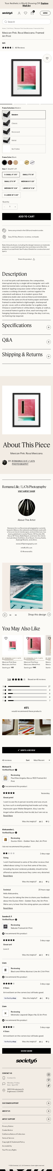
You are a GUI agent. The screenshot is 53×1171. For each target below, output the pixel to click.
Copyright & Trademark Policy (13, 1142)
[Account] (19, 13)
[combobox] (26, 21)
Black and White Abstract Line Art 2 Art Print (30, 971)
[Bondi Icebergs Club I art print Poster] (26, 587)
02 (10, 615)
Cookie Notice (7, 1130)
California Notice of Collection (13, 1134)
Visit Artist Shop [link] (26, 491)
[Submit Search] (6, 22)
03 (16, 615)
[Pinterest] (48, 1080)
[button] (13, 47)
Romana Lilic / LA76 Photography (23, 463)
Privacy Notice (7, 1126)
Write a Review (32, 751)
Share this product (25, 259)
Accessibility (7, 1146)
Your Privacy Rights (9, 1150)
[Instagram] (48, 1074)
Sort (28, 760)
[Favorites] (25, 13)
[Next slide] (48, 474)
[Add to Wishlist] (6, 638)
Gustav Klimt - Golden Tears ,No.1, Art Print (29, 841)
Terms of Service (8, 1138)
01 (5, 615)
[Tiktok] (48, 1085)
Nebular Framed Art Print (21, 928)
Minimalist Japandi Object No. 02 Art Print (29, 1014)
